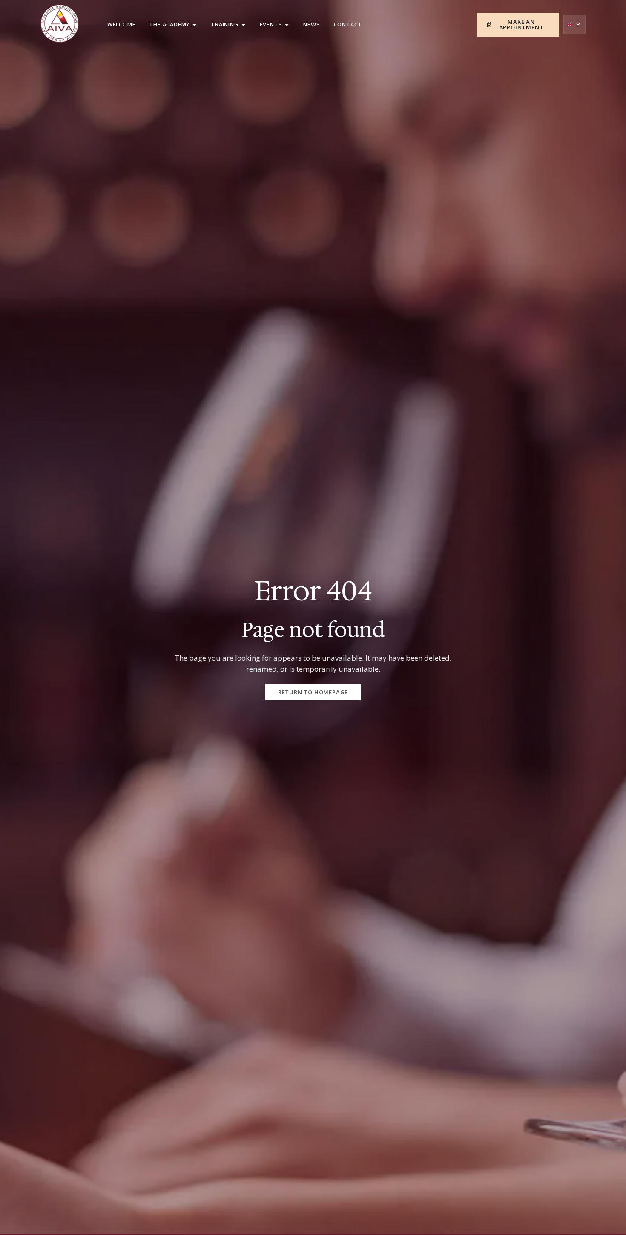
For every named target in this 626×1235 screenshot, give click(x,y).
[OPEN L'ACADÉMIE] (194, 24)
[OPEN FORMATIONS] (243, 24)
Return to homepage (313, 692)
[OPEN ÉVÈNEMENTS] (287, 24)
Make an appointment (521, 24)
